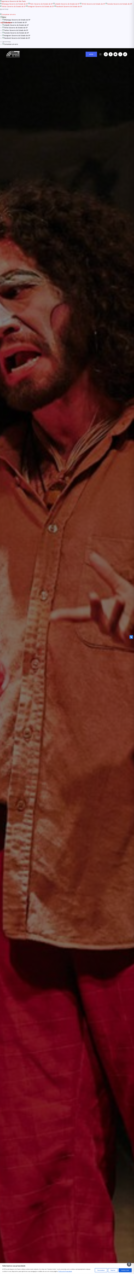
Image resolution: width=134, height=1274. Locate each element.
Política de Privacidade (65, 1271)
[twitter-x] (120, 54)
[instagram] (106, 54)
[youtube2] (115, 54)
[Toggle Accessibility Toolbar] (129, 1264)
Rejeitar (113, 1270)
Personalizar (101, 1270)
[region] (67, 1268)
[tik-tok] (125, 54)
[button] (16, 20)
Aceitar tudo (125, 1270)
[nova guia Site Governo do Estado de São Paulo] (13, 1)
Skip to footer (6, 23)
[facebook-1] (111, 54)
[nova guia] (8, 14)
